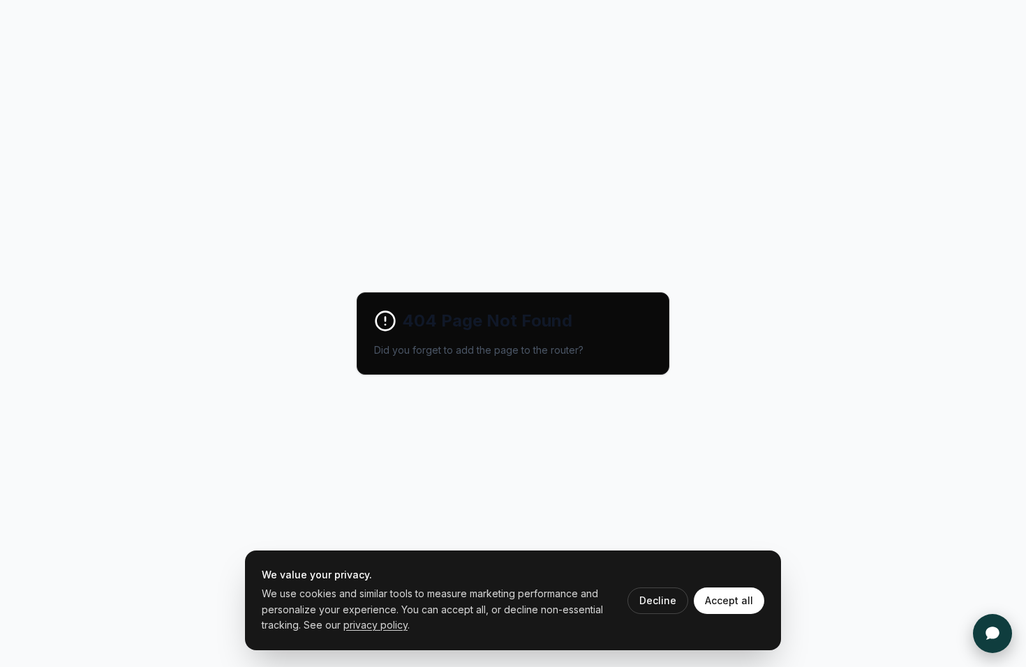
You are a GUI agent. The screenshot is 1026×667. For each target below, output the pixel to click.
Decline (657, 600)
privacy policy (375, 625)
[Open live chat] (992, 633)
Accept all (729, 600)
